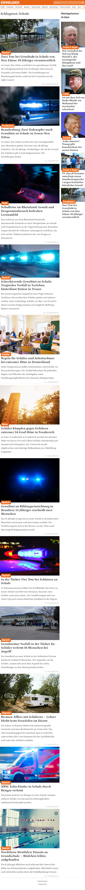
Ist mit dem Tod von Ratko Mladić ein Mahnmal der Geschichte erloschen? (73, 103)
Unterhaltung (53, 7)
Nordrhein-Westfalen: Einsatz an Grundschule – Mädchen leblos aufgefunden (24, 855)
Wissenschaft (36, 7)
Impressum (42, 884)
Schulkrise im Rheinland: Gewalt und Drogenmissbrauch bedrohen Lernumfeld (27, 210)
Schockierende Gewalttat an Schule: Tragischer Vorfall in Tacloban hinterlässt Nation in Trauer (26, 285)
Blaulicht (45, 7)
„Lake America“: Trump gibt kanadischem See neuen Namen (72, 145)
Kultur (74, 7)
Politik (3, 7)
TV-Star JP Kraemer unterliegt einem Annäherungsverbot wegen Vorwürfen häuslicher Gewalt (73, 179)
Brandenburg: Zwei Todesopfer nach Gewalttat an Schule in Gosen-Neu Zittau (27, 133)
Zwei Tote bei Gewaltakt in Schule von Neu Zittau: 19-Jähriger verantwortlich (72, 211)
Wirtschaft (18, 7)
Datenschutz (42, 881)
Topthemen (10, 7)
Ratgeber (27, 7)
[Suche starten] (83, 3)
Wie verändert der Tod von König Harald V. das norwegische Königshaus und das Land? (72, 58)
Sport (79, 7)
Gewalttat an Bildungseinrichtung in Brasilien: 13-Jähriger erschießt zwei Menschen (27, 510)
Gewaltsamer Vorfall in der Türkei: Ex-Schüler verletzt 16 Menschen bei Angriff (28, 647)
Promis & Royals (65, 7)
